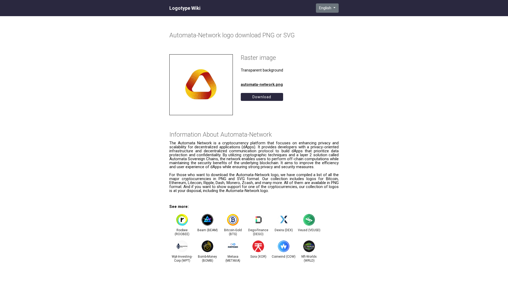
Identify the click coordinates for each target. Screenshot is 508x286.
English (325, 8)
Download (261, 97)
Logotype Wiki (185, 8)
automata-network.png (262, 84)
